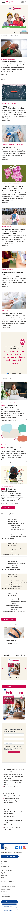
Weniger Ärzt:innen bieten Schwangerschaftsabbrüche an (13, 315)
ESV (2, 35)
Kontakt (8, 902)
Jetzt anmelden (8, 856)
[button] (13, 32)
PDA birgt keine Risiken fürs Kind (12, 273)
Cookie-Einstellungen (7, 896)
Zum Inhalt (7, 507)
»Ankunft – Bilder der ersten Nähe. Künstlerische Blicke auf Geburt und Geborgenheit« (13, 188)
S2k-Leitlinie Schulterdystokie (12, 824)
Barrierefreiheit (5, 889)
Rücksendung (5, 866)
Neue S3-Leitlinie (8, 147)
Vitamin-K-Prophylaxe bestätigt (13, 61)
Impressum (4, 891)
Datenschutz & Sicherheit (8, 886)
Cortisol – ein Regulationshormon (8, 490)
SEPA (2, 878)
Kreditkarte (4, 875)
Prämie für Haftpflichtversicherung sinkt (13, 107)
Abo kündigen (5, 894)
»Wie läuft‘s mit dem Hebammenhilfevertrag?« (11, 448)
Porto (2, 864)
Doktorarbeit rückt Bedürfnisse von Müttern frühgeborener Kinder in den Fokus (13, 231)
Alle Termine (7, 619)
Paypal (3, 873)
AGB (2, 884)
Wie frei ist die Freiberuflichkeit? (9, 406)
